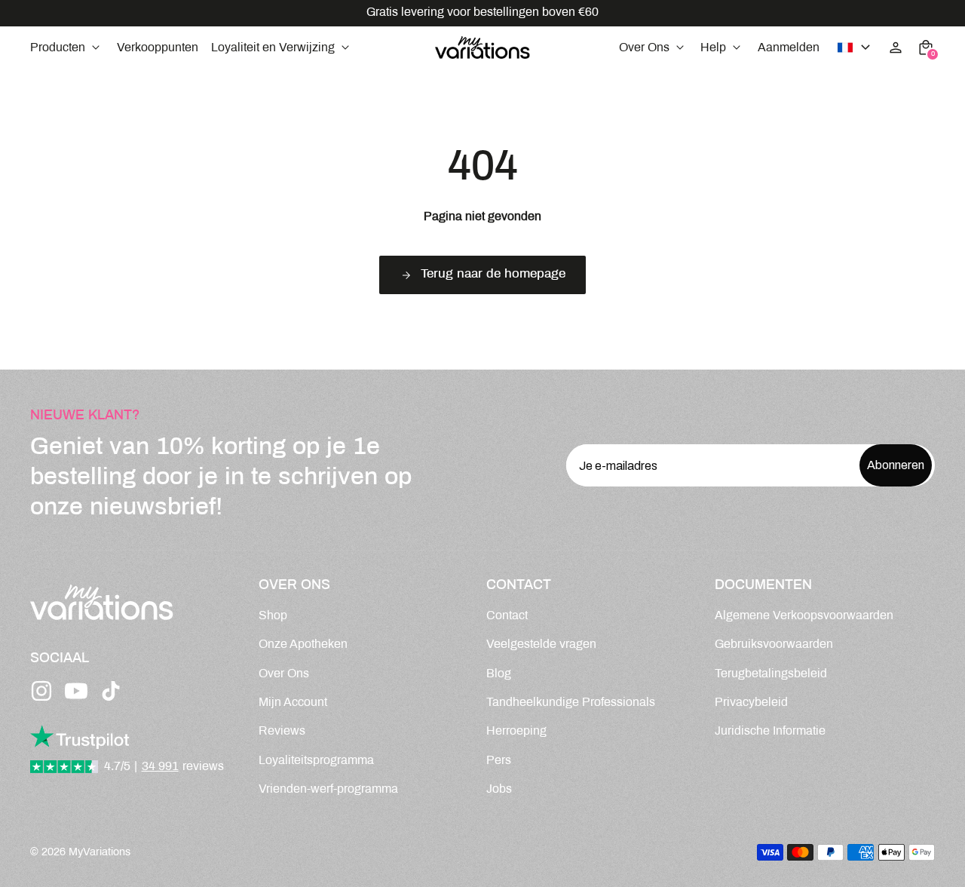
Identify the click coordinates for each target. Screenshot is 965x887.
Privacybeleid (751, 702)
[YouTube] (76, 691)
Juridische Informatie (770, 731)
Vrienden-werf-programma (328, 789)
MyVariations (99, 852)
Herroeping (516, 731)
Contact (507, 616)
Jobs (499, 789)
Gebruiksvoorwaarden (774, 644)
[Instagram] (41, 691)
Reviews (282, 731)
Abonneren (895, 465)
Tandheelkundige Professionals (570, 702)
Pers (498, 760)
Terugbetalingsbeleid (771, 674)
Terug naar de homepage (493, 275)
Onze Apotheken (303, 644)
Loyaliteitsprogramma (316, 760)
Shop (273, 616)
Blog (498, 674)
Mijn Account (293, 702)
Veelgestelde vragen (541, 644)
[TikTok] (111, 691)
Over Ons (284, 674)
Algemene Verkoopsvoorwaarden (804, 616)
